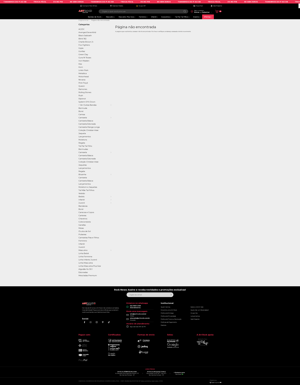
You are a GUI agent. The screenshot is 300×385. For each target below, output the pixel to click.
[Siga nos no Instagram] (96, 322)
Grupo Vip (194, 313)
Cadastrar (206, 12)
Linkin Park (83, 70)
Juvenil (82, 247)
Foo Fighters (84, 45)
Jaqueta (82, 133)
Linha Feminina (85, 257)
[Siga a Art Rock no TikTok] (108, 322)
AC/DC (81, 29)
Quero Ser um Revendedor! (200, 310)
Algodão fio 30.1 (85, 269)
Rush (81, 95)
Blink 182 (82, 39)
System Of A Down (87, 102)
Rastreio (163, 325)
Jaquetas (83, 165)
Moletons (83, 140)
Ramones (83, 89)
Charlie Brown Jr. (86, 42)
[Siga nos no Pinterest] (102, 322)
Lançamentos (85, 137)
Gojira (81, 48)
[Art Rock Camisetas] (85, 11)
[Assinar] (171, 294)
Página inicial (83, 20)
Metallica (83, 73)
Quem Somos (165, 307)
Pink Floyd (83, 83)
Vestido (82, 193)
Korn (81, 67)
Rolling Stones (85, 92)
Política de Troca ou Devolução (171, 319)
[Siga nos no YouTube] (90, 322)
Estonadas (83, 272)
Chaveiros (83, 219)
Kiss (80, 64)
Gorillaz (82, 51)
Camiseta (83, 178)
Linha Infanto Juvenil (88, 260)
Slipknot (82, 99)
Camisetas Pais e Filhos (89, 238)
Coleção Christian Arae (88, 130)
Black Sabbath (85, 35)
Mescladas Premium (88, 275)
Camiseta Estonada (87, 124)
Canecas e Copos (86, 212)
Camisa (82, 114)
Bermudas (83, 149)
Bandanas (83, 206)
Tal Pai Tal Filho (85, 146)
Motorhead (84, 77)
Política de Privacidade (168, 316)
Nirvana (82, 80)
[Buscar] (184, 11)
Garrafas (82, 225)
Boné (81, 111)
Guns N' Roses (85, 58)
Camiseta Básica (86, 121)
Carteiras (82, 215)
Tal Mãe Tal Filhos (86, 190)
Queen (82, 86)
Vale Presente (195, 319)
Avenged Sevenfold (87, 32)
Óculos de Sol (85, 231)
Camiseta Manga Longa (89, 127)
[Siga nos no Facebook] (84, 322)
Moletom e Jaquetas (88, 187)
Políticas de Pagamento (169, 322)
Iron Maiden (84, 61)
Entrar (196, 12)
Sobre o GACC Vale (197, 307)
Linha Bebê (84, 253)
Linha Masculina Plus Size (90, 266)
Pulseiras (82, 234)
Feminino (83, 241)
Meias (81, 228)
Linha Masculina (86, 263)
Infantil (82, 244)
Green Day (83, 54)
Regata (82, 143)
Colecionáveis (85, 222)
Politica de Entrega (167, 313)
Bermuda (83, 108)
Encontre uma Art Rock (169, 310)
